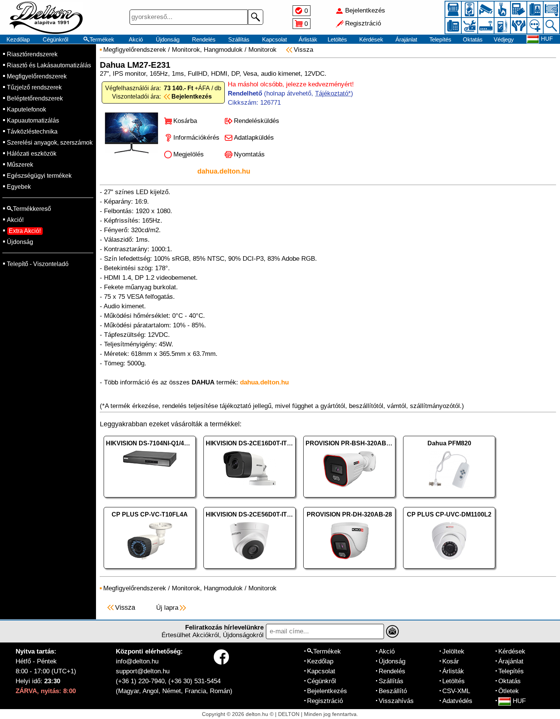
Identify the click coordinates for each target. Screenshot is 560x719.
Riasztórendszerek (32, 54)
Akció (136, 39)
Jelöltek (453, 651)
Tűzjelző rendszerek (34, 87)
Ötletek (508, 691)
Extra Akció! (25, 231)
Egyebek (19, 186)
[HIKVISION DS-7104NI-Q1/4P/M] (150, 499)
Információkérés (196, 137)
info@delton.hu (137, 661)
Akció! (15, 220)
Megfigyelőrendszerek (37, 76)
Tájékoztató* (333, 93)
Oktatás (473, 39)
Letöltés (337, 39)
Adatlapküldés (254, 137)
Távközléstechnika (32, 131)
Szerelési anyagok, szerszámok (50, 142)
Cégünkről (55, 39)
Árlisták (308, 39)
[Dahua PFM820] (449, 499)
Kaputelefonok (26, 109)
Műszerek (20, 164)
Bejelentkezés (327, 691)
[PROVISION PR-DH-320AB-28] (349, 570)
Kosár (450, 661)
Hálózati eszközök (31, 153)
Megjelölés (188, 154)
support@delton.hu (143, 671)
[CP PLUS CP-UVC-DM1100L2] (449, 570)
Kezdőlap (18, 39)
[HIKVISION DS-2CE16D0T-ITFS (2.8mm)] (249, 499)
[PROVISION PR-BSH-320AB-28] (349, 499)
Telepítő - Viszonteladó (38, 264)
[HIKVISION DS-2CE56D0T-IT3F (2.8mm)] (249, 570)
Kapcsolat (274, 39)
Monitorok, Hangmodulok (207, 49)
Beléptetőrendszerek (35, 98)
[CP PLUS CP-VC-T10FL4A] (150, 570)
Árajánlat (406, 39)
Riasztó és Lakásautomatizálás (49, 65)
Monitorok (262, 49)
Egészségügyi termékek (39, 175)
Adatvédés (457, 701)
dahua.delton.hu (223, 171)
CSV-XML (456, 691)
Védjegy (504, 39)
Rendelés (204, 39)
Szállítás (239, 39)
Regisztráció (325, 701)
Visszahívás (396, 701)
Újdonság (167, 39)
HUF (519, 701)
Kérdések (371, 39)
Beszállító (393, 691)
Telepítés (440, 39)
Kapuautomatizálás (33, 120)
